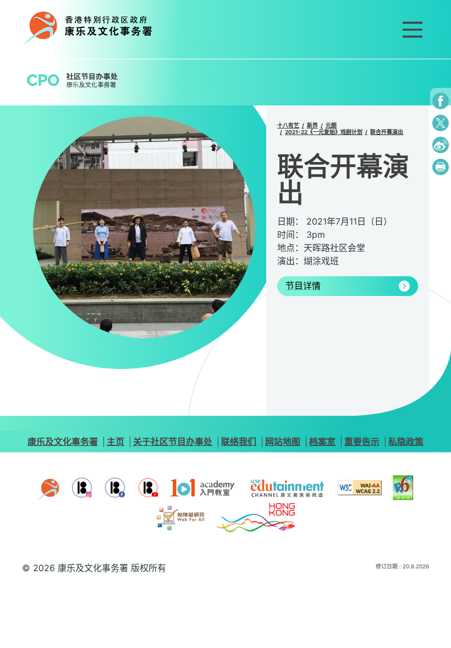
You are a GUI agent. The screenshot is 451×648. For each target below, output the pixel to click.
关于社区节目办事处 (172, 441)
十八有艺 (288, 125)
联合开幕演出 (386, 132)
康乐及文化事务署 (63, 441)
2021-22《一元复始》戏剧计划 (323, 132)
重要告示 (362, 441)
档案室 (322, 441)
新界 (312, 125)
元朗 (331, 125)
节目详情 (303, 286)
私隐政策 (406, 441)
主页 (115, 441)
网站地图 (282, 441)
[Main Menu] (412, 29)
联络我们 (238, 441)
